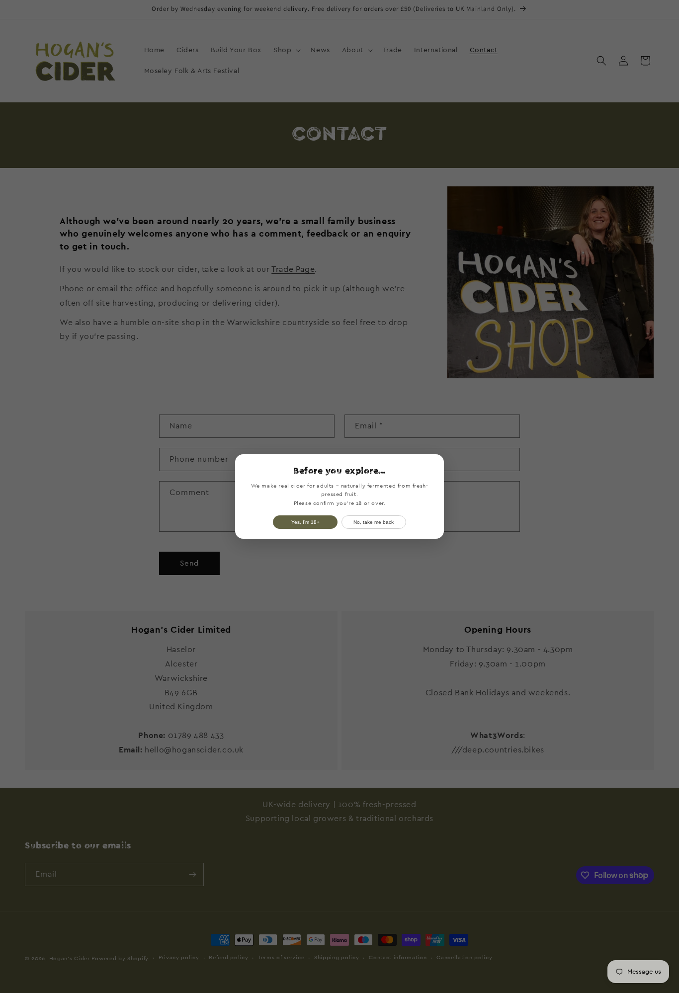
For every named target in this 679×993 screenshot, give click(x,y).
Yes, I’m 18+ (305, 522)
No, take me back (373, 522)
